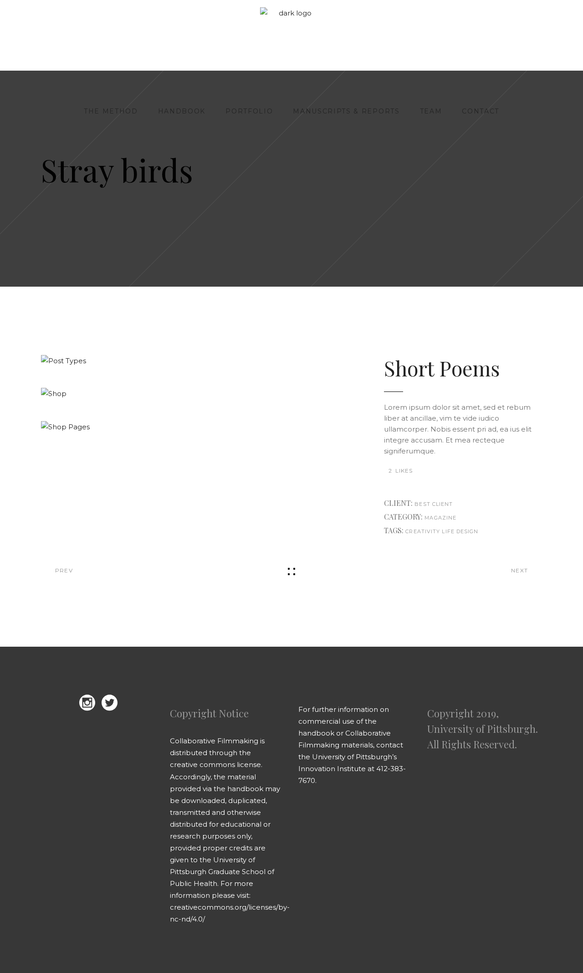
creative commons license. (216, 764)
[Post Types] (200, 361)
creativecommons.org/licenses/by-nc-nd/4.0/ (230, 913)
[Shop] (200, 394)
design (467, 531)
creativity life (430, 531)
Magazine (440, 518)
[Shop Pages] (200, 427)
